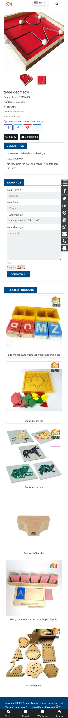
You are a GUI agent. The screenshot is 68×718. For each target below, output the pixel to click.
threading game (34, 685)
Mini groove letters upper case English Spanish (34, 619)
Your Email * (14, 202)
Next (60, 41)
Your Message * (16, 227)
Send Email (31, 136)
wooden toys (38, 121)
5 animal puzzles (34, 487)
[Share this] (8, 127)
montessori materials (19, 121)
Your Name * (14, 190)
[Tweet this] (17, 127)
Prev (7, 41)
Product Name (15, 215)
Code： (11, 263)
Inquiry (12, 136)
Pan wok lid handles (34, 553)
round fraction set (34, 421)
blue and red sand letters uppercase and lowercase (34, 354)
